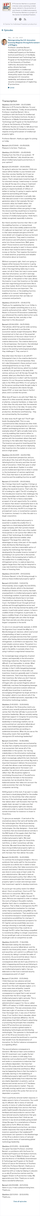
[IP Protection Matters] (7, 7)
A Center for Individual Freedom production (20, 24)
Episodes (8, 30)
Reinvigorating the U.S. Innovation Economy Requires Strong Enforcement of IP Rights (24, 42)
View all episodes (20, 1201)
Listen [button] (11, 88)
